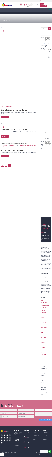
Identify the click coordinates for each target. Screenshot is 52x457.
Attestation (35, 433)
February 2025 (43, 364)
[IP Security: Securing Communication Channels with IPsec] (49, 93)
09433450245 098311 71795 (26, 5)
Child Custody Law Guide (45, 305)
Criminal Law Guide (44, 312)
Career (35, 9)
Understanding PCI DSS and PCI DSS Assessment (48, 38)
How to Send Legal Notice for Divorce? (14, 129)
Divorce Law (5, 24)
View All (46, 150)
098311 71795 (16, 440)
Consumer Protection (45, 309)
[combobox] (1, 416)
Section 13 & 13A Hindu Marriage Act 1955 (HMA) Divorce (45, 288)
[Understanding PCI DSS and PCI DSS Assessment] (42, 75)
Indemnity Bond (36, 435)
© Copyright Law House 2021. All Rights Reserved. (8, 452)
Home (2, 9)
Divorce (20, 105)
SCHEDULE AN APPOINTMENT (45, 419)
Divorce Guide (12, 105)
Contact (38, 9)
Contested (43, 310)
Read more (4, 116)
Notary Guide (43, 344)
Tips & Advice (20, 9)
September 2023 (44, 368)
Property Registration (37, 436)
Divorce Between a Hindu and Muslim (14, 110)
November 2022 (44, 378)
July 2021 (42, 394)
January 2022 (43, 385)
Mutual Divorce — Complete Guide (12, 150)
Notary (35, 432)
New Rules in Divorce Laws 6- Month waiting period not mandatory (46, 292)
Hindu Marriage (43, 320)
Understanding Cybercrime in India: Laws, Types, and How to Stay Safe (48, 143)
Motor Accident (43, 339)
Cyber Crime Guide (44, 314)
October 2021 (43, 391)
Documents (43, 317)
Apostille (42, 300)
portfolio (43, 347)
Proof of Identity (46, 433)
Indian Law (42, 324)
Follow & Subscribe (18, 444)
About (4, 9)
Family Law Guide (43, 319)
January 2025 (43, 366)
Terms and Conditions (39, 454)
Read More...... (46, 442)
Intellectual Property (45, 325)
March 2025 (43, 363)
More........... (35, 440)
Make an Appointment (42, 5)
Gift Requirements (46, 440)
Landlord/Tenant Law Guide (45, 329)
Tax (41, 352)
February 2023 (43, 377)
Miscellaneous (43, 337)
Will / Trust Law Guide (44, 355)
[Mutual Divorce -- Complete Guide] (14, 143)
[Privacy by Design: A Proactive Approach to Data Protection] (46, 81)
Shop (32, 9)
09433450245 (17, 439)
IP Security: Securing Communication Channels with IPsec (48, 135)
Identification (43, 322)
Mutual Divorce (7, 106)
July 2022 (42, 382)
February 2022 (43, 384)
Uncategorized (43, 354)
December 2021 (43, 387)
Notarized (42, 342)
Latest (42, 330)
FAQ (36, 452)
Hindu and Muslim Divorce (30, 105)
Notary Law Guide (44, 345)
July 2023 (42, 370)
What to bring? (46, 432)
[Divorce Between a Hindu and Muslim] (19, 65)
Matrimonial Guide (44, 334)
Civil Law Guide (43, 307)
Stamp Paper (43, 350)
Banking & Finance (44, 302)
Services (8, 9)
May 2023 (42, 371)
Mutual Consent (44, 340)
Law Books (42, 332)
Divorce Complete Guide (25, 145)
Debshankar (5, 105)
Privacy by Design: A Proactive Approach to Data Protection (49, 47)
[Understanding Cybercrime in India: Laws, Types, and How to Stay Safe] (42, 179)
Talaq (11, 106)
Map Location (44, 0)
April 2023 (43, 373)
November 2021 (44, 389)
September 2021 (44, 392)
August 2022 (43, 380)
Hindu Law (36, 105)
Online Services (27, 9)
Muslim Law (2, 106)
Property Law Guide (44, 349)
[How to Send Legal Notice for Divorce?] (6, 123)
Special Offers (14, 9)
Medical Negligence (44, 335)
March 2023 (43, 375)
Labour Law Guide (44, 327)
